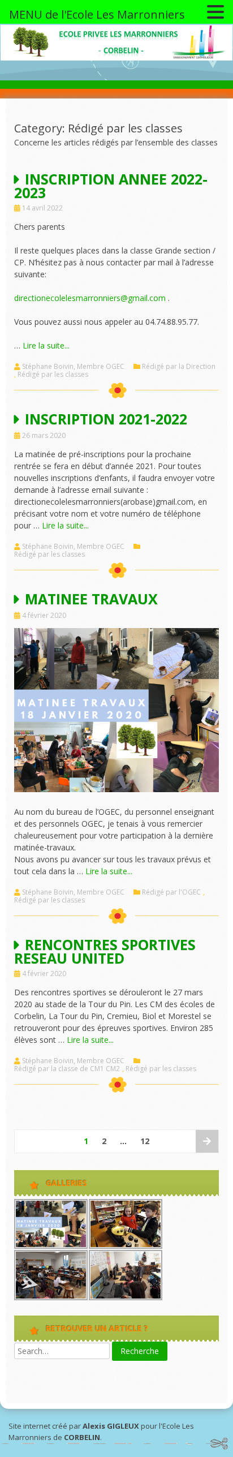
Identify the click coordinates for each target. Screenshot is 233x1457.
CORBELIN (82, 1437)
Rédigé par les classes (53, 375)
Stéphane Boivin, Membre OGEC (73, 367)
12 (144, 1141)
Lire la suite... (46, 345)
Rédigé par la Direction (178, 367)
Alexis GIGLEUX (111, 1426)
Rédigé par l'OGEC (171, 892)
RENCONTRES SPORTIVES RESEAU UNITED (105, 951)
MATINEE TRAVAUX (91, 598)
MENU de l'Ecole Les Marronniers (97, 14)
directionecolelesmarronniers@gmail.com (90, 298)
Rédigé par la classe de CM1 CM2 (67, 1069)
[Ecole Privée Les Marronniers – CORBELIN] (116, 57)
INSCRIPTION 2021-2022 (106, 418)
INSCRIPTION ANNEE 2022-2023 (111, 185)
